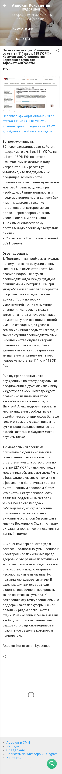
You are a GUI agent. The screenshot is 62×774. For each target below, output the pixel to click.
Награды (13, 746)
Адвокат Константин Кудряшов (31, 7)
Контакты (23, 39)
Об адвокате (15, 750)
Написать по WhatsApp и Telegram (31, 754)
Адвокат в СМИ (23, 28)
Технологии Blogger (33, 768)
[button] (57, 51)
